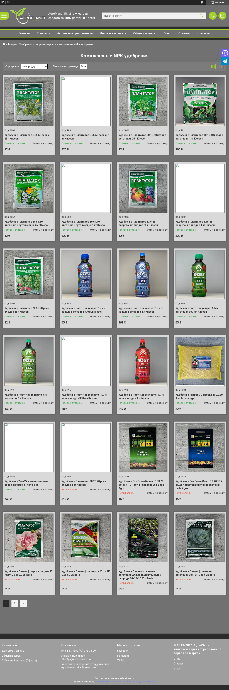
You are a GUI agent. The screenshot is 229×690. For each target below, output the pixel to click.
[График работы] (222, 16)
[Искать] (201, 16)
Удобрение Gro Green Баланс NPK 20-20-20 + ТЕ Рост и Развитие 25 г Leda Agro (141, 485)
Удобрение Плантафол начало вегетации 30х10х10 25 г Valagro (195, 573)
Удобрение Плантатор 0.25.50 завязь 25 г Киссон (27, 137)
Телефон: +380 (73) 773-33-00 (78, 650)
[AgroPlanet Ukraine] (28, 16)
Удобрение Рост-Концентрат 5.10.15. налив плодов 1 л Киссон (142, 396)
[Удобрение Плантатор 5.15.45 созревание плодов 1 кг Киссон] (200, 188)
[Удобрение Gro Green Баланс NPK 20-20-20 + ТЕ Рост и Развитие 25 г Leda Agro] (143, 447)
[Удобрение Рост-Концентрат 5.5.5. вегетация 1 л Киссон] (28, 361)
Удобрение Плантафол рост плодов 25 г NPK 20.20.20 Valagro (28, 573)
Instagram (123, 655)
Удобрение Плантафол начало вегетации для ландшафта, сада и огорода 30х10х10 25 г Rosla (140, 575)
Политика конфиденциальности (139, 681)
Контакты (203, 33)
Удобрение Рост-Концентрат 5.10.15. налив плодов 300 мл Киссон (85, 396)
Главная (24, 33)
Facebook (122, 650)
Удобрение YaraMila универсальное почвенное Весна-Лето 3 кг (26, 483)
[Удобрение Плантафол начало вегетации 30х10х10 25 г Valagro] (200, 538)
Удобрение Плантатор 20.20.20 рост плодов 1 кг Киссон (84, 483)
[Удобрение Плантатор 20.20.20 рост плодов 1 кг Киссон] (86, 447)
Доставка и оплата (113, 33)
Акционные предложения (75, 33)
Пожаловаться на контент (107, 681)
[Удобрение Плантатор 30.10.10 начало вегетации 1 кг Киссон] (200, 101)
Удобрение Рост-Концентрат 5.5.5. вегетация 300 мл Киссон (197, 310)
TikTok (121, 660)
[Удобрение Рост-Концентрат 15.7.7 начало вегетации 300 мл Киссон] (86, 274)
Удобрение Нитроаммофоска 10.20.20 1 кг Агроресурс (199, 396)
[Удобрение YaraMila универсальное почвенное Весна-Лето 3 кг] (28, 447)
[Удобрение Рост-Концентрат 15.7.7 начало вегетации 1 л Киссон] (143, 274)
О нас (167, 33)
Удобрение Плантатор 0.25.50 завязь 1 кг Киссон (85, 137)
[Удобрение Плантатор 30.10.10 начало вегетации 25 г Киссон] (143, 101)
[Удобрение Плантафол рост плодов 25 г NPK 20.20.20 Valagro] (28, 538)
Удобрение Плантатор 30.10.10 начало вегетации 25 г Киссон (142, 137)
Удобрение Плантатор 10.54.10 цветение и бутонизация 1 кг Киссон (84, 223)
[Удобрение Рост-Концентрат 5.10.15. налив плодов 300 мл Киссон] (86, 361)
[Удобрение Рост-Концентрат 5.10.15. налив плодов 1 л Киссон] (143, 361)
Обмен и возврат (145, 33)
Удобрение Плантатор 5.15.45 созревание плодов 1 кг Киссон (195, 223)
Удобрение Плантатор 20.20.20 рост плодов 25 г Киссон (26, 310)
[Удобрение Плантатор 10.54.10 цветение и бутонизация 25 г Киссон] (28, 188)
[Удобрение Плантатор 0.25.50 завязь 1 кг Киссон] (86, 101)
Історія (177, 668)
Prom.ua (130, 678)
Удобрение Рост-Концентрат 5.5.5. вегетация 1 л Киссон (26, 396)
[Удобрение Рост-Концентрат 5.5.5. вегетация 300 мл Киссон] (200, 274)
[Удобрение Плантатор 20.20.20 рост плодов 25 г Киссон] (28, 274)
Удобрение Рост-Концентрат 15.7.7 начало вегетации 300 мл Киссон (83, 310)
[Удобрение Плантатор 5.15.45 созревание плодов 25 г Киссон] (143, 188)
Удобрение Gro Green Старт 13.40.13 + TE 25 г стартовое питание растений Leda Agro (199, 485)
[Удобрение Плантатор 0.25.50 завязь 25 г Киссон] (28, 101)
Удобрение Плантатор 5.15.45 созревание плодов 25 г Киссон (138, 223)
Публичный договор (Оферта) (19, 660)
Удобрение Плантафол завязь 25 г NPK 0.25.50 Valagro (86, 573)
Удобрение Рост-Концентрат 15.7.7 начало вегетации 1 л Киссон (140, 310)
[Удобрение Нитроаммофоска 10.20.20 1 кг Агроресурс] (200, 361)
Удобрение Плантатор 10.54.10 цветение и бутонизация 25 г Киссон (26, 223)
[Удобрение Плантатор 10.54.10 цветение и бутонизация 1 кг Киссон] (86, 188)
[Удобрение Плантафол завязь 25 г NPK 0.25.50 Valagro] (86, 538)
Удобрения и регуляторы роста (37, 44)
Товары (42, 33)
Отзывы (184, 33)
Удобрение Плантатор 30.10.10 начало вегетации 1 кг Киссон (199, 137)
